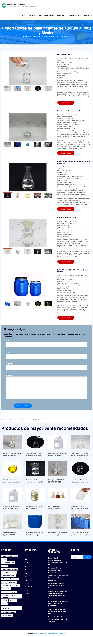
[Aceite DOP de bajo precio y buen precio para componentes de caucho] (12, 442)
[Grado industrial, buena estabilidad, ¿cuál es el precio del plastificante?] (35, 442)
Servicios (32, 15)
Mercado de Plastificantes (10, 579)
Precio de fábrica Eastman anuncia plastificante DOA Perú (57, 611)
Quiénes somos (74, 15)
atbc (26, 556)
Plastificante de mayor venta (11, 420)
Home (27, 37)
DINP (26, 566)
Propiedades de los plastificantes (8, 608)
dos (26, 576)
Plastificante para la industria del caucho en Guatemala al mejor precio (58, 578)
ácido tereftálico (7, 615)
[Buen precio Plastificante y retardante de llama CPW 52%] (80, 468)
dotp (26, 580)
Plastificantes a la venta (39, 420)
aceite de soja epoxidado (10, 556)
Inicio (24, 15)
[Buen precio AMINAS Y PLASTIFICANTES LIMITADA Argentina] (57, 468)
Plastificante (12, 582)
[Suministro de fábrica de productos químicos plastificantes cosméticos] (35, 495)
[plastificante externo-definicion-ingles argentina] (80, 495)
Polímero (12, 600)
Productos (60, 15)
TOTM (27, 594)
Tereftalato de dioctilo (9, 612)
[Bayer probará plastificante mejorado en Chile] (57, 442)
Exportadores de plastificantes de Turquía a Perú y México (51, 37)
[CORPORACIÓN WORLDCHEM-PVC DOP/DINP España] (57, 495)
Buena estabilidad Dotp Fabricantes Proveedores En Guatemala (58, 619)
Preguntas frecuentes (46, 15)
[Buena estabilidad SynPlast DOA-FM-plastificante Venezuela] (12, 521)
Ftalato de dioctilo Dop (9, 572)
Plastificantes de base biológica (9, 596)
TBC (26, 590)
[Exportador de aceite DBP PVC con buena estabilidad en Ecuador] (80, 442)
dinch (26, 563)
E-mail (8, 352)
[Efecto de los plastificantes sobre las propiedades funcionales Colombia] (57, 521)
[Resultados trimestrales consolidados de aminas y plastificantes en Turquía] (12, 468)
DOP (26, 573)
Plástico (5, 600)
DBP (26, 559)
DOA (26, 570)
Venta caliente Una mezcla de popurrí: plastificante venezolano (58, 603)
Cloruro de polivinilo (8, 563)
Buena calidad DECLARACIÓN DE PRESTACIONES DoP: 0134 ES (57, 561)
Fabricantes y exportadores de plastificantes (52, 633)
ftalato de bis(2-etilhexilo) (10, 569)
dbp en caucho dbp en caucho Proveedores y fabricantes (55, 570)
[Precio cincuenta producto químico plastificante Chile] (80, 521)
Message (9, 375)
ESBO (27, 583)
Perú (4, 582)
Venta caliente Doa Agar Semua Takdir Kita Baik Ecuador (56, 585)
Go (87, 557)
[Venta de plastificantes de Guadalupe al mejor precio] (35, 521)
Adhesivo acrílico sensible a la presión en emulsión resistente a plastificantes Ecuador (57, 594)
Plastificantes (26, 420)
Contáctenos (87, 15)
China (4, 559)
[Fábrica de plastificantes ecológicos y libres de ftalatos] (12, 495)
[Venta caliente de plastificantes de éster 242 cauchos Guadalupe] (35, 468)
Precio (4, 604)
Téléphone (10, 364)
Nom (8, 341)
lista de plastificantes (9, 576)
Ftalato (5, 566)
